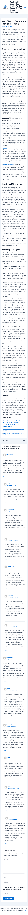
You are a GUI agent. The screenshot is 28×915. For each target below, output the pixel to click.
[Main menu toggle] (25, 7)
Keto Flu (5, 148)
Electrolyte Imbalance (8, 164)
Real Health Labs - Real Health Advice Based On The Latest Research (16, 7)
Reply (4, 476)
